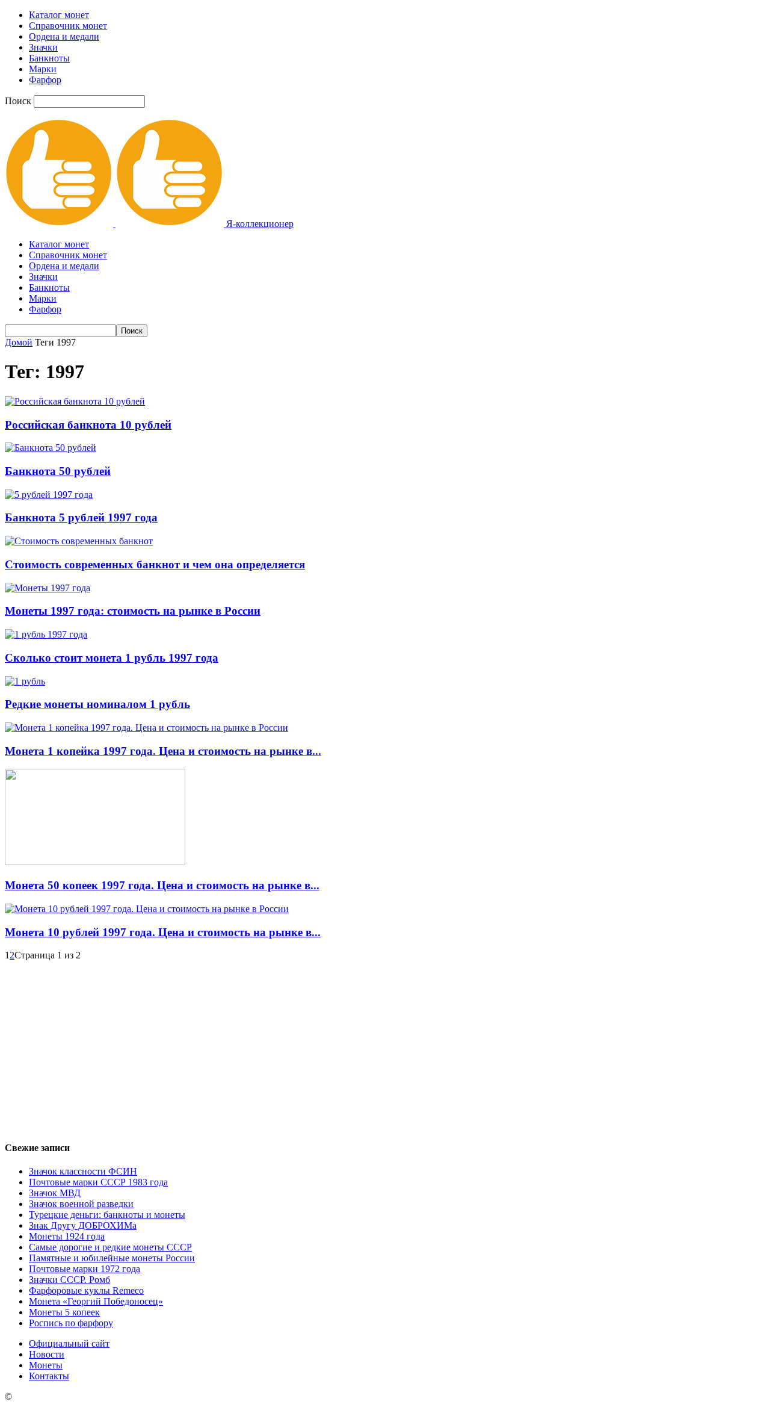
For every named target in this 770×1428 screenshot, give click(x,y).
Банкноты (49, 58)
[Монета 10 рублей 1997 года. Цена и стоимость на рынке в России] (147, 909)
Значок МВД (55, 1193)
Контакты (49, 1376)
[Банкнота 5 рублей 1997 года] (49, 494)
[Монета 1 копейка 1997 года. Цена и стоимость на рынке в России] (146, 727)
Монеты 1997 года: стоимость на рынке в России (132, 610)
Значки (43, 47)
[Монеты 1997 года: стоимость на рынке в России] (47, 588)
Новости (46, 1354)
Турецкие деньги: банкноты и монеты (107, 1214)
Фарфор (45, 80)
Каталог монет (59, 15)
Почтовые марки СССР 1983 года (98, 1182)
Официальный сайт (69, 1343)
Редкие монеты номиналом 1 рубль (97, 704)
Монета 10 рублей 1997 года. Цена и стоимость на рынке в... (163, 932)
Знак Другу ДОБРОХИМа (83, 1225)
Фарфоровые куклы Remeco (86, 1290)
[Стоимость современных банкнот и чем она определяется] (79, 541)
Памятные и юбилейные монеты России (112, 1258)
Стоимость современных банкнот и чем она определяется (155, 564)
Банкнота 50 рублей (58, 471)
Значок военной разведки (81, 1204)
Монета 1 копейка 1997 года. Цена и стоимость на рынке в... (163, 751)
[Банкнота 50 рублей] (50, 447)
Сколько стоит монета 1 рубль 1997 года (111, 657)
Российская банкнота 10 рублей (88, 424)
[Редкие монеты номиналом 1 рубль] (25, 681)
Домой (18, 342)
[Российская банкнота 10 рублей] (75, 401)
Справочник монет (68, 25)
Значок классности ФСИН (83, 1171)
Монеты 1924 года (67, 1236)
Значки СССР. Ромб (69, 1279)
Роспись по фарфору (71, 1323)
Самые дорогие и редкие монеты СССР (110, 1247)
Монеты (46, 1365)
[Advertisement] (385, 1045)
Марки (43, 69)
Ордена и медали (64, 36)
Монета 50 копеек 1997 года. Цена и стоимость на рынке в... (162, 885)
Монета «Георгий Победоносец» (96, 1301)
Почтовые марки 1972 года (84, 1269)
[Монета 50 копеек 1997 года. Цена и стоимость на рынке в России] (95, 862)
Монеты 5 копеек (64, 1312)
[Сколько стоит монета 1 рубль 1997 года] (46, 634)
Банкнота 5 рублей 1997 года (81, 517)
